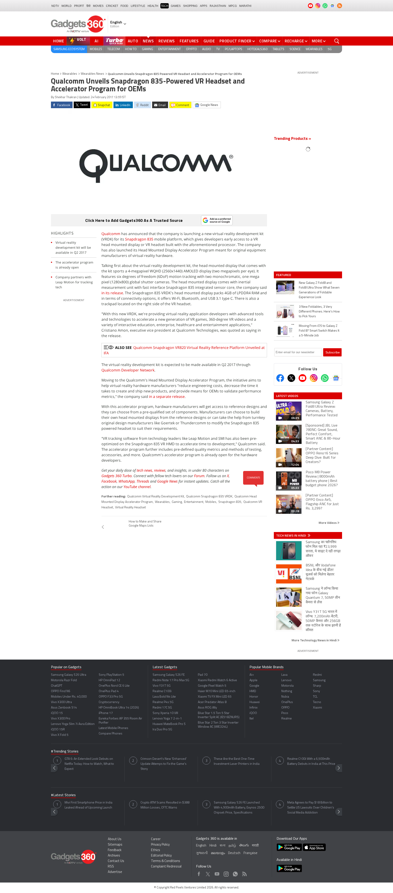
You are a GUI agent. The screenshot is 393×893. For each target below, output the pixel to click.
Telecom (113, 49)
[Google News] (336, 378)
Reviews (167, 41)
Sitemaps (115, 845)
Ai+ (251, 675)
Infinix (253, 707)
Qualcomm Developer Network (127, 370)
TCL (315, 697)
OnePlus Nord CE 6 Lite (114, 686)
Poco (284, 713)
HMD (252, 691)
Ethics (155, 850)
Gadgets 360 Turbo (116, 475)
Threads (142, 481)
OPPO (285, 707)
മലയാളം (218, 853)
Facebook (109, 481)
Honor (253, 697)
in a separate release (167, 396)
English (201, 845)
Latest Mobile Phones (113, 728)
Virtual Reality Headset (130, 507)
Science (295, 49)
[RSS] (339, 5)
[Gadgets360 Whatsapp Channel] (325, 378)
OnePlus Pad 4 (109, 691)
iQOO (253, 713)
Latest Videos (287, 396)
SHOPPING (190, 6)
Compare (268, 41)
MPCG (233, 6)
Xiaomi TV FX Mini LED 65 (215, 697)
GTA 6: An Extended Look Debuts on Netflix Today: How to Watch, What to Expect (89, 764)
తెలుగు (244, 845)
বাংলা (222, 845)
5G (330, 49)
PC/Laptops (233, 49)
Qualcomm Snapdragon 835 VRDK (209, 496)
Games (176, 6)
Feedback (114, 850)
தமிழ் (232, 845)
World (66, 6)
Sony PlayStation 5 (111, 675)
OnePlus (287, 702)
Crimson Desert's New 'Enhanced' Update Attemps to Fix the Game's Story (164, 764)
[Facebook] (280, 378)
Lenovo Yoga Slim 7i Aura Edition (73, 724)
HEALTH (153, 6)
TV (218, 49)
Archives (114, 855)
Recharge (294, 41)
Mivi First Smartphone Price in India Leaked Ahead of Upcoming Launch (88, 805)
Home (58, 41)
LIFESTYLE (138, 6)
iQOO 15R (58, 729)
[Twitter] (291, 378)
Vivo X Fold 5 (59, 735)
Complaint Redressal (166, 866)
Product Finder (235, 41)
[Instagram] (313, 378)
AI (97, 41)
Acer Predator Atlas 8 (212, 702)
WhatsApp (126, 481)
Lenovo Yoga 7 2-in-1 (167, 718)
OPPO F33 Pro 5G (111, 697)
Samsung (319, 680)
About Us (114, 839)
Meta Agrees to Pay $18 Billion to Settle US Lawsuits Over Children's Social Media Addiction (310, 807)
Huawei (254, 702)
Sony (316, 691)
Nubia (285, 697)
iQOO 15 (57, 713)
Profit (79, 6)
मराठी (255, 845)
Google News (167, 481)
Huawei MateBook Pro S (169, 724)
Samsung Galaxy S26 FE (169, 675)
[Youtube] (302, 378)
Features (189, 41)
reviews (160, 470)
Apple (253, 680)
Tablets (278, 49)
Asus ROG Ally (207, 707)
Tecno (317, 702)
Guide (209, 41)
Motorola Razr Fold (64, 680)
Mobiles (96, 49)
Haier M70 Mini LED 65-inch (216, 691)
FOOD (124, 6)
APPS (203, 6)
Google (254, 686)
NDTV (55, 6)
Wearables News (92, 74)
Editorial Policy (161, 855)
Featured (284, 275)
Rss (244, 872)
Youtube (217, 872)
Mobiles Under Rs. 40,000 (69, 697)
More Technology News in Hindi (314, 640)
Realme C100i (162, 691)
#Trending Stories (64, 751)
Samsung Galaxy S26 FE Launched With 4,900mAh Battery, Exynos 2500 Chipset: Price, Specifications (239, 807)
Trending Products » (292, 139)
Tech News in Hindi (291, 535)
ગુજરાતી (202, 853)
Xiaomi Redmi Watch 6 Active (217, 680)
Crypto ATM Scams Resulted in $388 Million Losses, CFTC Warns (165, 805)
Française (250, 853)
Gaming (147, 49)
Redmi (317, 675)
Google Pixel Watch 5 (212, 686)
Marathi (245, 6)
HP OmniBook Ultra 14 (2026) (119, 707)
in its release (112, 292)
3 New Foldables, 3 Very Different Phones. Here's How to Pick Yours (319, 311)
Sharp (317, 686)
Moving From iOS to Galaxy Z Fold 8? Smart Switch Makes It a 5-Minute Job (319, 330)
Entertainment (169, 49)
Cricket (112, 6)
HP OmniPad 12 (109, 680)
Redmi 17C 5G (162, 707)
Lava (284, 675)
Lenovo (286, 680)
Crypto (191, 49)
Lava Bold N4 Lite (164, 697)
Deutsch (234, 853)
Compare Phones (110, 733)
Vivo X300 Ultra (61, 702)
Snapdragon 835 (139, 239)
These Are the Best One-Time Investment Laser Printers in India (236, 761)
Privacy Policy (160, 845)
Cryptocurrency (109, 702)
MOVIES (98, 6)
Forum (199, 475)
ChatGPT (56, 686)
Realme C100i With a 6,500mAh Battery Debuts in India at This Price (311, 761)
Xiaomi (317, 707)
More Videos (328, 522)
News (148, 41)
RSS (111, 866)
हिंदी (88, 6)
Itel (251, 718)
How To (131, 49)
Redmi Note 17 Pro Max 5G (171, 680)
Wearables (314, 49)
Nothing (286, 691)
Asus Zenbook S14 (64, 707)
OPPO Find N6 (60, 691)
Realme (286, 718)
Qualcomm (110, 233)
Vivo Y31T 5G (162, 686)
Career (156, 839)
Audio (206, 49)
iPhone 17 (106, 713)
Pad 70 (202, 675)
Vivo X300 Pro (60, 718)
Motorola (287, 686)
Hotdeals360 (257, 49)
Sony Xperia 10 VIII (165, 713)
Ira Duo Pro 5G (162, 729)
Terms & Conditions (165, 861)
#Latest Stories (63, 795)
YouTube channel (137, 486)
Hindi (213, 845)
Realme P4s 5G (163, 702)
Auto (133, 41)
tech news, (145, 470)
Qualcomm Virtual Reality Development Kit (155, 496)
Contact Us (116, 861)
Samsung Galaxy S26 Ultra (68, 675)
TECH (164, 6)
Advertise (115, 872)
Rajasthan (218, 6)
